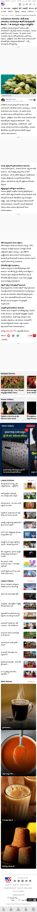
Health (12, 15)
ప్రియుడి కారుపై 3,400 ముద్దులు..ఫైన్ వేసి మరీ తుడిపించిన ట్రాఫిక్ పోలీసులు (14, 471)
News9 (2, 1)
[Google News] (30, 881)
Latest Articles (7, 480)
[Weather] (23, 4)
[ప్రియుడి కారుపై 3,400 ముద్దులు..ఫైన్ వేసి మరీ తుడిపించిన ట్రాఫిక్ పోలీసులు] (15, 451)
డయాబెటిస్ (4, 339)
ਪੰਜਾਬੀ (34, 1)
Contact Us (8, 885)
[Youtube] (8, 335)
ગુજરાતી (24, 1)
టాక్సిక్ (4, 11)
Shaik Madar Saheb (11, 99)
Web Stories (6, 681)
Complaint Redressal (10, 888)
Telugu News (4, 15)
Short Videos (8, 426)
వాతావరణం (31, 11)
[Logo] (2, 4)
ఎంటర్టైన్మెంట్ (15, 8)
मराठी (19, 1)
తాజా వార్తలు (7, 8)
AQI (26, 4)
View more (30, 426)
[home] (2, 8)
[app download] (19, 4)
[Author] (3, 100)
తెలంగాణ (31, 8)
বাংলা (29, 1)
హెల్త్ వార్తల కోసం (11, 331)
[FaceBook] (15, 881)
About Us (16, 885)
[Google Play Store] (13, 899)
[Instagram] (22, 881)
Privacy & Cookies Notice (24, 888)
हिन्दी (8, 1)
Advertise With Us (25, 885)
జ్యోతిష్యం (17, 11)
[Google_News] (13, 335)
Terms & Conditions (18, 891)
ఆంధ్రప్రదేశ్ (25, 8)
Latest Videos (7, 581)
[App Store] (24, 900)
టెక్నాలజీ (23, 11)
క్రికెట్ (20, 8)
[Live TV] (30, 4)
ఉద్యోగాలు (10, 11)
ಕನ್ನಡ (13, 1)
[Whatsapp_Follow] (18, 335)
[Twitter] (19, 881)
